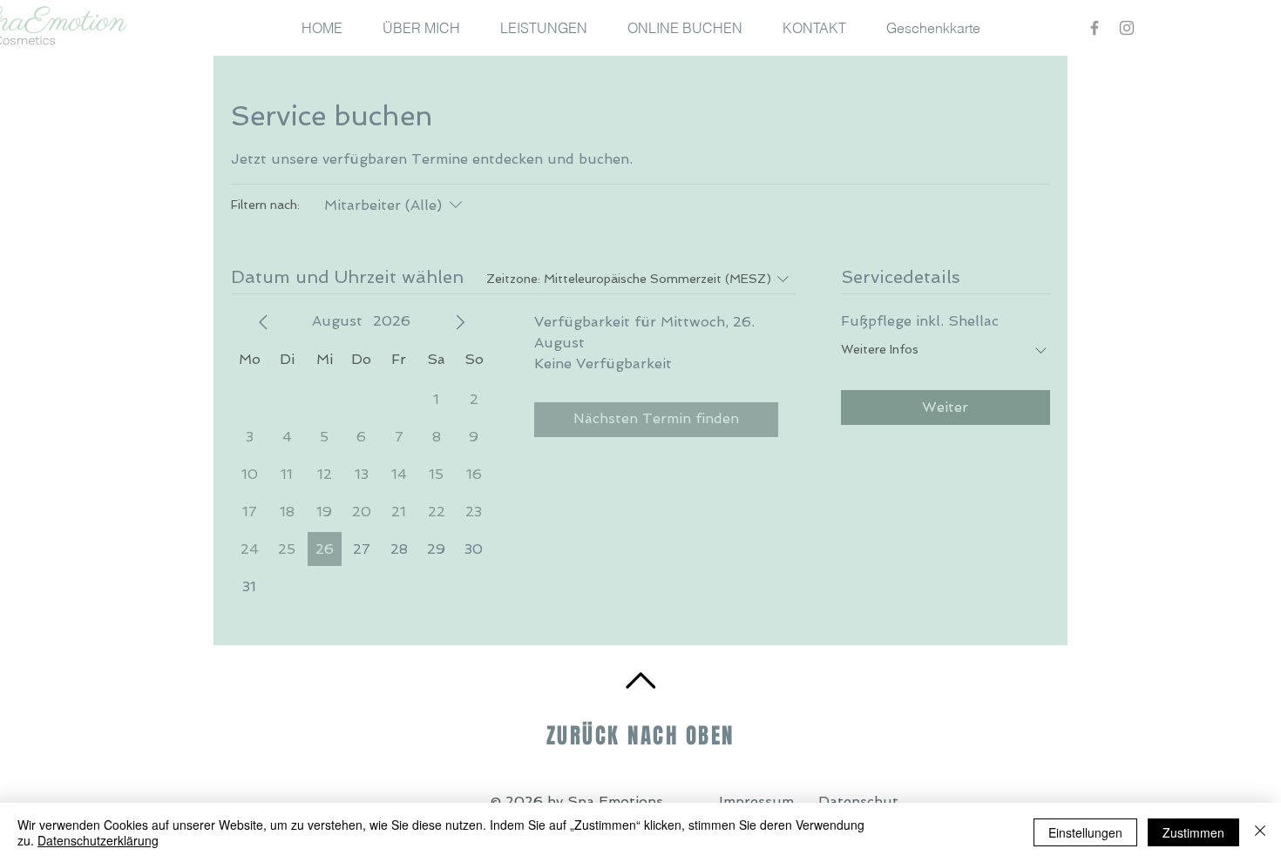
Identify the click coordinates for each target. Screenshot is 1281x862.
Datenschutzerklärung (98, 840)
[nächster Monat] (460, 322)
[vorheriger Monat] (263, 322)
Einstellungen (1085, 832)
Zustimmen (1193, 832)
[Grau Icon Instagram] (1126, 27)
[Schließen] (1260, 832)
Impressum (756, 801)
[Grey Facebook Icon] (1094, 27)
